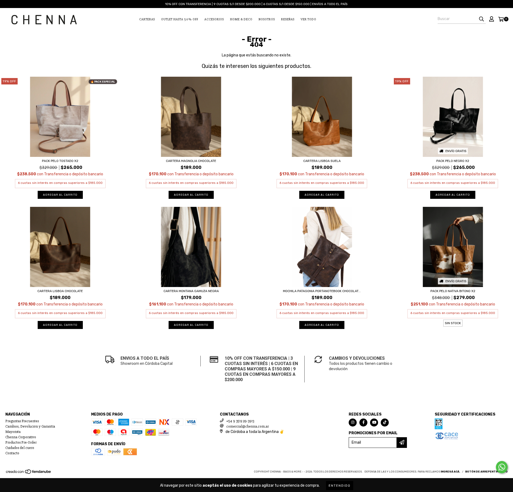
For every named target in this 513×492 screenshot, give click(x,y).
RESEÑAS (287, 19)
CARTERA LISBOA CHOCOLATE (60, 291)
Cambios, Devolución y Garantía (30, 426)
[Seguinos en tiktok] (385, 423)
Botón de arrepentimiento (486, 471)
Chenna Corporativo (20, 437)
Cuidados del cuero (19, 447)
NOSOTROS (267, 19)
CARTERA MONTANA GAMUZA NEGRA (191, 291)
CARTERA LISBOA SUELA (322, 161)
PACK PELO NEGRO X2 (452, 161)
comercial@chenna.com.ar (247, 426)
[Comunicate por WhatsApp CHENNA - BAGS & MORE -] (502, 467)
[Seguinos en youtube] (374, 423)
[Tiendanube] (28, 473)
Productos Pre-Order (21, 442)
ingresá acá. (450, 471)
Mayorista (13, 431)
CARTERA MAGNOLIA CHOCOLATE (191, 161)
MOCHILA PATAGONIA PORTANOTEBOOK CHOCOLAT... (322, 291)
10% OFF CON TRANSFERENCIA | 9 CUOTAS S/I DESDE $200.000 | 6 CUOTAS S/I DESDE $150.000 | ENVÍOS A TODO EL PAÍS (256, 4)
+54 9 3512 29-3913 (240, 421)
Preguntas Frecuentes (22, 421)
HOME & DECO (241, 19)
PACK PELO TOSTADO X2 (60, 161)
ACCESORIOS (214, 19)
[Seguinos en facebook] (363, 423)
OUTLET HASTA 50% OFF (179, 19)
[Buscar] (481, 19)
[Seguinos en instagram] (353, 423)
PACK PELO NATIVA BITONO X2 (452, 291)
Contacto (12, 453)
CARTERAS (147, 19)
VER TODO (308, 19)
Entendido (340, 485)
